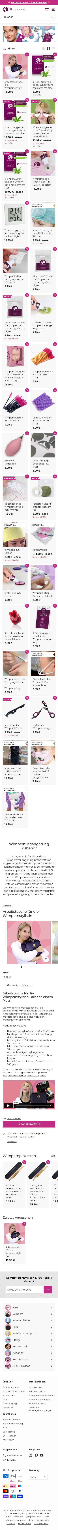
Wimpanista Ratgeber (40, 1399)
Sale (8, 1516)
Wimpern (18, 1516)
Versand (27, 985)
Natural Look (43, 1520)
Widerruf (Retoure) (12, 1419)
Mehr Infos (12, 1142)
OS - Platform (9, 1435)
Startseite (7, 906)
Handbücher (24, 1523)
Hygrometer (12, 873)
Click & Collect (36, 1387)
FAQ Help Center (37, 1391)
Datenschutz (9, 1431)
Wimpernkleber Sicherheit (42, 1395)
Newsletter (8, 1407)
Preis (6, 972)
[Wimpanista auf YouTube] (41, 1455)
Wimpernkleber (33, 1516)
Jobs (5, 1399)
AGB (5, 1427)
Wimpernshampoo (15, 1520)
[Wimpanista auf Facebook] (36, 1455)
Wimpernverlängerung (20, 860)
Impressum (8, 1439)
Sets (47, 1516)
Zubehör (11, 1523)
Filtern (11, 48)
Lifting (31, 1520)
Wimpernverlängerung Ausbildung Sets (24, 1075)
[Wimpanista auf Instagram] (30, 1455)
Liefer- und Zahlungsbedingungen (40, 1409)
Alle (53, 1155)
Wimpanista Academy (14, 1391)
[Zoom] (46, 959)
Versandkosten (14, 1118)
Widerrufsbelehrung (13, 1423)
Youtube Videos (37, 1403)
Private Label (9, 1395)
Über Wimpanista (11, 1387)
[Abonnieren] (48, 1289)
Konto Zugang (10, 1403)
